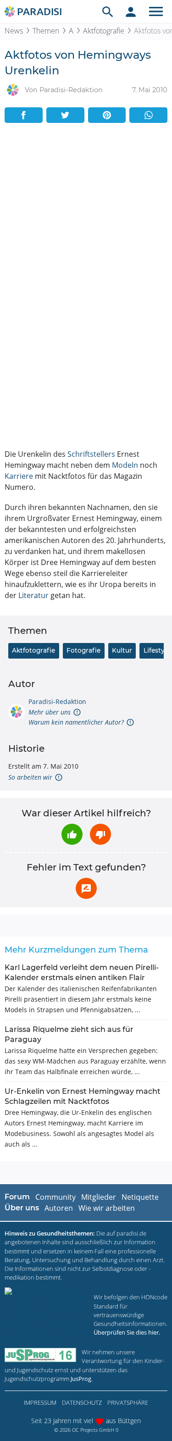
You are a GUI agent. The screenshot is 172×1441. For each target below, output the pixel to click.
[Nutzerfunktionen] (130, 11)
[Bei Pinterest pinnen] (107, 115)
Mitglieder (98, 1197)
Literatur (33, 595)
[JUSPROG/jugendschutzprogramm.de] (40, 1355)
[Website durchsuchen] (107, 11)
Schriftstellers (91, 454)
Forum (17, 1196)
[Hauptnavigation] (155, 11)
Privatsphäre (127, 1402)
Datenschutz (82, 1402)
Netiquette (140, 1197)
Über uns (22, 1207)
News (14, 31)
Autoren (58, 1208)
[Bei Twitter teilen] (65, 115)
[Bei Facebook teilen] (24, 115)
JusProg (81, 1378)
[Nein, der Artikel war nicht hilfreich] (100, 834)
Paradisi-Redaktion (57, 701)
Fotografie (83, 650)
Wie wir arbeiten (106, 1208)
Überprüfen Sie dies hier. (127, 1332)
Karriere (19, 476)
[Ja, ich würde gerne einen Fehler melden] (86, 888)
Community (55, 1197)
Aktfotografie (103, 31)
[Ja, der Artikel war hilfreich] (72, 834)
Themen (46, 31)
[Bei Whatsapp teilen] (148, 115)
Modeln (125, 465)
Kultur (122, 650)
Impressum (40, 1402)
